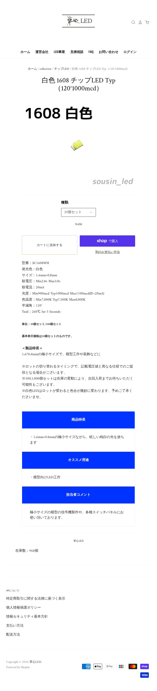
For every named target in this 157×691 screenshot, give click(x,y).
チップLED (61, 69)
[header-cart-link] (145, 22)
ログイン (130, 51)
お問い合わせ (108, 51)
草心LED (78, 541)
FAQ (91, 51)
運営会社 (41, 51)
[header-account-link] (138, 22)
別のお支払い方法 (107, 252)
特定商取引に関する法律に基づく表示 (35, 599)
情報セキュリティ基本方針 (27, 617)
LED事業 (59, 51)
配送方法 (13, 635)
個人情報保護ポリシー (23, 608)
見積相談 (76, 51)
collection (45, 69)
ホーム (25, 51)
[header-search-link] (131, 22)
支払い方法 (15, 626)
